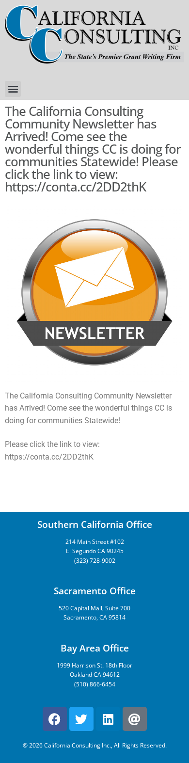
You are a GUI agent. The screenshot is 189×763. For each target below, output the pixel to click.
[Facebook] (55, 719)
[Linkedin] (108, 719)
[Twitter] (81, 719)
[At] (135, 719)
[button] (13, 89)
